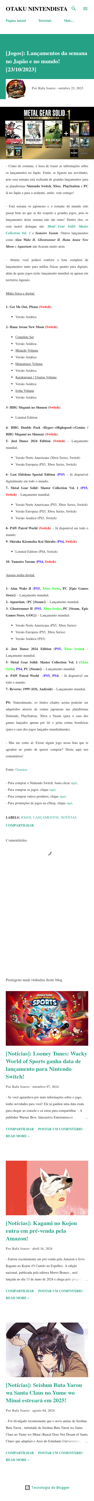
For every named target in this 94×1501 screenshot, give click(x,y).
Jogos (26, 817)
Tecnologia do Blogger (49, 1487)
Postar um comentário (60, 1128)
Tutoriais (44, 20)
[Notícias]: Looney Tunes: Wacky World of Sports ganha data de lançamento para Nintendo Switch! (46, 1064)
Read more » (17, 1135)
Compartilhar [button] (20, 825)
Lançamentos (46, 817)
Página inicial (16, 20)
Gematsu (21, 769)
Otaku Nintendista (36, 8)
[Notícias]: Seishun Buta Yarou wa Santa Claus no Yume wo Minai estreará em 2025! (44, 1392)
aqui (74, 783)
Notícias (69, 817)
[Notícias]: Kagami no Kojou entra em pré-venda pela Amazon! (41, 1230)
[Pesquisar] (74, 8)
